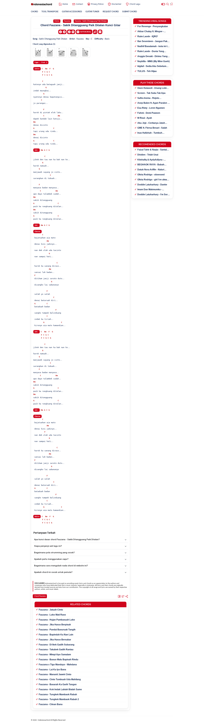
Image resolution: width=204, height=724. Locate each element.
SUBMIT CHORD (129, 12)
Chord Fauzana (40, 596)
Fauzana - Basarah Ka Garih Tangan (58, 684)
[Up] (71, 32)
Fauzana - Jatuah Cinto (51, 610)
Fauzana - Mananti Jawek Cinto (55, 674)
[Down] (62, 32)
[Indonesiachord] (41, 4)
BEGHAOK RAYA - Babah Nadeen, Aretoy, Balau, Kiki (151, 164)
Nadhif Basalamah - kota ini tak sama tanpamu (153, 46)
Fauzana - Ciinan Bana (50, 704)
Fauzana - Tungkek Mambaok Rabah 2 (59, 699)
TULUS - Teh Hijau (147, 71)
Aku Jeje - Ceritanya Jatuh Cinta (151, 123)
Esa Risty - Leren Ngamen (151, 108)
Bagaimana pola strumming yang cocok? (54, 552)
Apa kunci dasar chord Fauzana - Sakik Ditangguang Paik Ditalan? (67, 539)
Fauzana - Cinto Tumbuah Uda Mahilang (60, 679)
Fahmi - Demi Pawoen (148, 113)
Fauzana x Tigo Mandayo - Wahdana (58, 664)
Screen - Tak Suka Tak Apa (151, 93)
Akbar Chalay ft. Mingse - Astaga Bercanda (150, 31)
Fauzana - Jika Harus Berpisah (55, 624)
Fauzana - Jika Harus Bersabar (55, 639)
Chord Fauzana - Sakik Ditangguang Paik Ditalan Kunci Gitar (80, 25)
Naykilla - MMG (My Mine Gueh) (153, 61)
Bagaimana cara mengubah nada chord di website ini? (61, 565)
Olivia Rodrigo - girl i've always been (153, 179)
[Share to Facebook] (119, 596)
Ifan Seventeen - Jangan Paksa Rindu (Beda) (153, 41)
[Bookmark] (100, 32)
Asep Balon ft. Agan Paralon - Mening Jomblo (152, 103)
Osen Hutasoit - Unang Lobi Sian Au (152, 88)
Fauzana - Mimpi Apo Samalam (55, 654)
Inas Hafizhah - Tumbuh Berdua (149, 133)
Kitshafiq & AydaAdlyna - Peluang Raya (150, 159)
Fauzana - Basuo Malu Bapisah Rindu (58, 659)
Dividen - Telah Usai (147, 154)
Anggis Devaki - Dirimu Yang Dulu (152, 56)
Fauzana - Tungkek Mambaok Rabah (58, 694)
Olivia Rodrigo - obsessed (151, 174)
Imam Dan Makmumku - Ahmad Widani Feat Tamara (151, 189)
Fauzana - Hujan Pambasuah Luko (57, 620)
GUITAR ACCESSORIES (72, 12)
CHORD (34, 12)
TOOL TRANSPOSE (49, 12)
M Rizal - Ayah (144, 118)
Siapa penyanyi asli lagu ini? (48, 546)
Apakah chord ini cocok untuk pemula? (53, 572)
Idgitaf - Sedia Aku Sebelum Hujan (151, 66)
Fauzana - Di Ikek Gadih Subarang (56, 644)
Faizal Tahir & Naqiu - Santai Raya (152, 149)
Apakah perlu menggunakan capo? (51, 559)
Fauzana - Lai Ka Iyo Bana (52, 669)
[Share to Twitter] (122, 596)
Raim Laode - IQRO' (147, 36)
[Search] (167, 4)
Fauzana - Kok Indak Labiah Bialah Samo (60, 689)
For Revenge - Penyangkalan (152, 26)
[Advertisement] (102, 720)
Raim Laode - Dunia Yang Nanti (150, 51)
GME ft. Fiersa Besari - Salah (152, 128)
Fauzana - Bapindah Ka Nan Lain (56, 634)
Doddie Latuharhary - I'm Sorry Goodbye (153, 194)
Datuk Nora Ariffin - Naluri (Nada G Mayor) (150, 169)
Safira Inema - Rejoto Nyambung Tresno (148, 98)
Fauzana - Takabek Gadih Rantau (56, 649)
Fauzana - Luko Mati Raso (52, 615)
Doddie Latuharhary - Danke (152, 184)
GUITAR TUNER (92, 12)
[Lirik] (95, 32)
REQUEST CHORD (111, 12)
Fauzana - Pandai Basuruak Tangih (57, 629)
